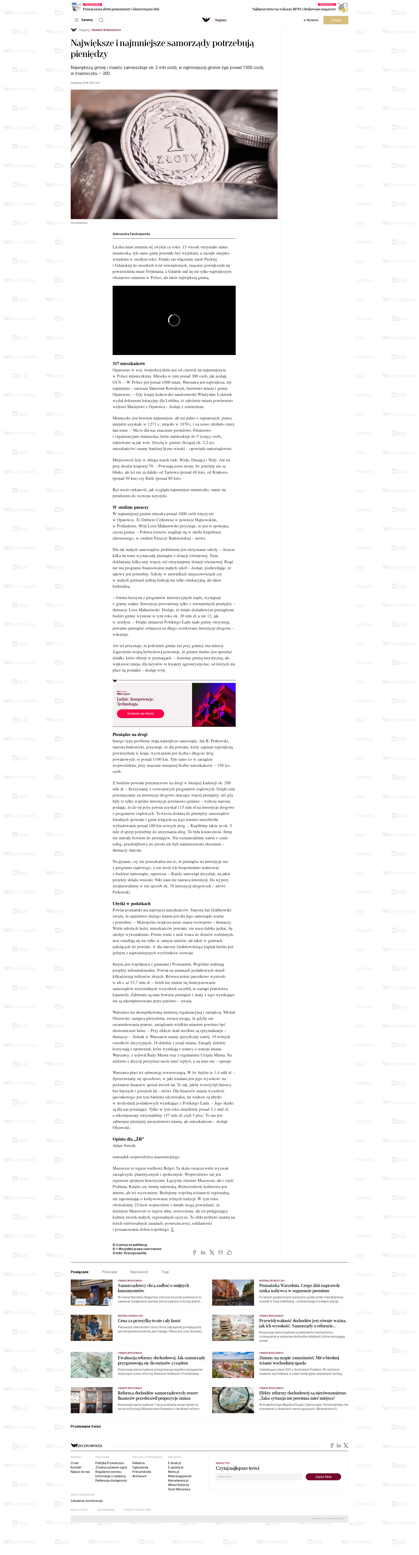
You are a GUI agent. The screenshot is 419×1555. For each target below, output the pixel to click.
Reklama (138, 1463)
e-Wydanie (311, 20)
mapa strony (79, 1509)
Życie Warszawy (179, 1489)
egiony (221, 20)
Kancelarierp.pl (178, 1480)
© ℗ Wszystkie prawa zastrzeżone (137, 1249)
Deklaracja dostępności (111, 1480)
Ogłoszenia (140, 1467)
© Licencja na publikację (130, 1245)
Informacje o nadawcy (110, 1476)
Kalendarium (106, 1509)
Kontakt (76, 1467)
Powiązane (80, 1272)
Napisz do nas (80, 1472)
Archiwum (139, 1476)
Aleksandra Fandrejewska (131, 234)
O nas (75, 1463)
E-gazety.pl (175, 1467)
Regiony (84, 30)
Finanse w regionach (106, 30)
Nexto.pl (173, 1472)
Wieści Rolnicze (178, 1485)
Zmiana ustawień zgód (111, 1467)
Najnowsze (139, 1272)
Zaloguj (336, 20)
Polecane (109, 1272)
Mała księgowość (180, 1476)
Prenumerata (141, 1472)
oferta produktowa (138, 1509)
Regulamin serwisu (108, 1472)
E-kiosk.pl (174, 1463)
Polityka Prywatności (109, 1463)
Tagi (165, 1272)
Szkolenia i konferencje (87, 1501)
